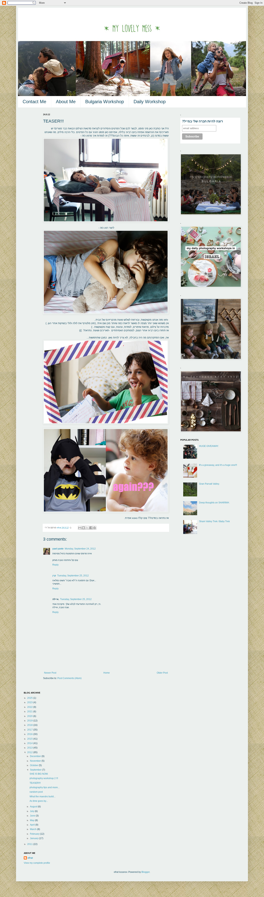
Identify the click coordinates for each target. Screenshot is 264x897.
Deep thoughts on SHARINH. (214, 502)
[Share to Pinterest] (94, 528)
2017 (30, 729)
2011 (30, 844)
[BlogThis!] (83, 528)
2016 (30, 734)
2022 (30, 707)
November (36, 761)
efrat (30, 858)
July (32, 811)
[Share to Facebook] (91, 528)
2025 (30, 698)
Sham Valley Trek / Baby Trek (214, 521)
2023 (30, 702)
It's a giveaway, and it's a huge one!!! (218, 465)
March (33, 829)
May (32, 820)
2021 (30, 711)
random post (36, 792)
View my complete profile (37, 863)
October (34, 765)
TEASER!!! (35, 783)
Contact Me (34, 101)
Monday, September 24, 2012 (80, 548)
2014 (30, 743)
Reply (55, 564)
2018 (30, 725)
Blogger (145, 872)
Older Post (162, 672)
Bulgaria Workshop (104, 101)
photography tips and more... (45, 787)
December (36, 756)
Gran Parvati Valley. (209, 483)
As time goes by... (39, 801)
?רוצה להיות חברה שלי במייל (202, 121)
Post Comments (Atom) (69, 678)
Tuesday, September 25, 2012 (73, 575)
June (33, 815)
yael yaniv (58, 548)
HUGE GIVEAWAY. (209, 446)
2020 (30, 716)
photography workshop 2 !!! (44, 778)
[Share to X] (87, 528)
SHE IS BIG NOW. (39, 774)
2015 (30, 738)
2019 (30, 720)
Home (106, 672)
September (36, 769)
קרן (54, 575)
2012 (30, 752)
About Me (66, 101)
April (32, 824)
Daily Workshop (150, 101)
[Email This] (80, 528)
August (34, 806)
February (35, 834)
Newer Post (50, 672)
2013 (30, 747)
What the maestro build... (42, 796)
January (34, 838)
